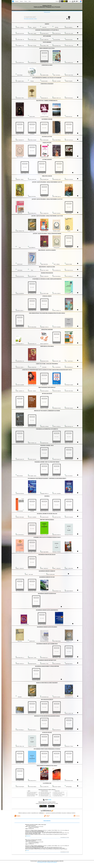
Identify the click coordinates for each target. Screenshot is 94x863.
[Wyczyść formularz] (67, 19)
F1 (74, 1)
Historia (21, 1)
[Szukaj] (69, 17)
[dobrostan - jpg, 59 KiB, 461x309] (27, 835)
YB (64, 1)
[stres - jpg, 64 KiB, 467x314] (27, 850)
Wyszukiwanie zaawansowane (29, 18)
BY (66, 1)
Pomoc (25, 1)
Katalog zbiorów (47, 12)
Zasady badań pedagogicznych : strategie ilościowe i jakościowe (49, 792)
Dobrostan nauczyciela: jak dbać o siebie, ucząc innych (35, 824)
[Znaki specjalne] (69, 19)
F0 (72, 1)
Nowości (16, 1)
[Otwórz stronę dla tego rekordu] (20, 26)
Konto (30, 1)
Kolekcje (35, 18)
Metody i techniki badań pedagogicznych (32, 792)
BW (62, 1)
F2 (77, 1)
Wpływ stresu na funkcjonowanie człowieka (33, 839)
